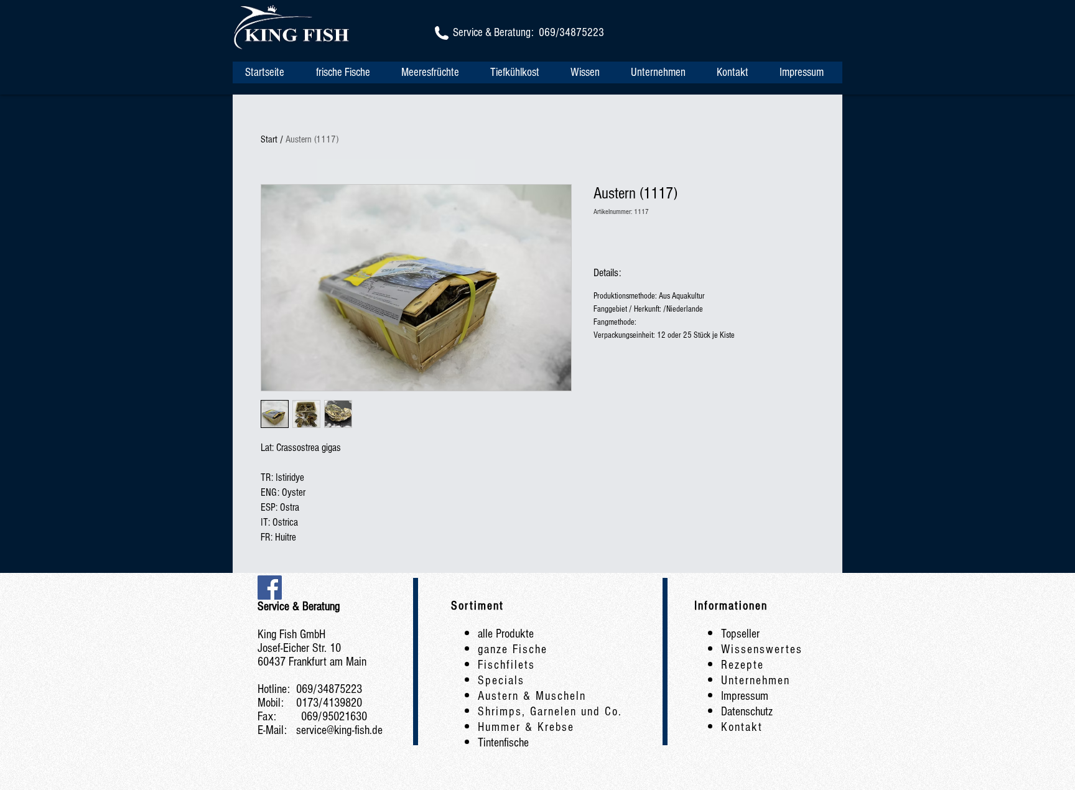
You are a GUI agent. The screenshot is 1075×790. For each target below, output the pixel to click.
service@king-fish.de (339, 730)
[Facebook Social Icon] (270, 587)
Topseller (740, 634)
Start (269, 139)
